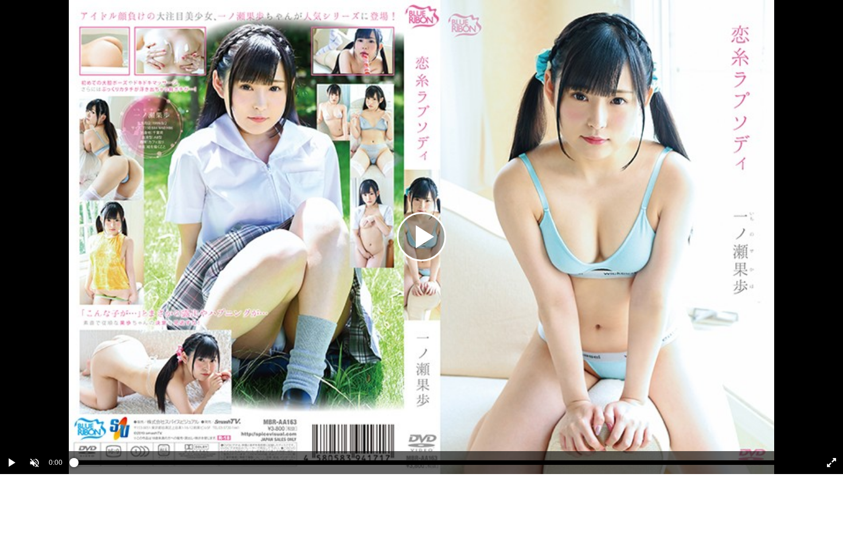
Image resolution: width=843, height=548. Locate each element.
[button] (34, 462)
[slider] (440, 465)
